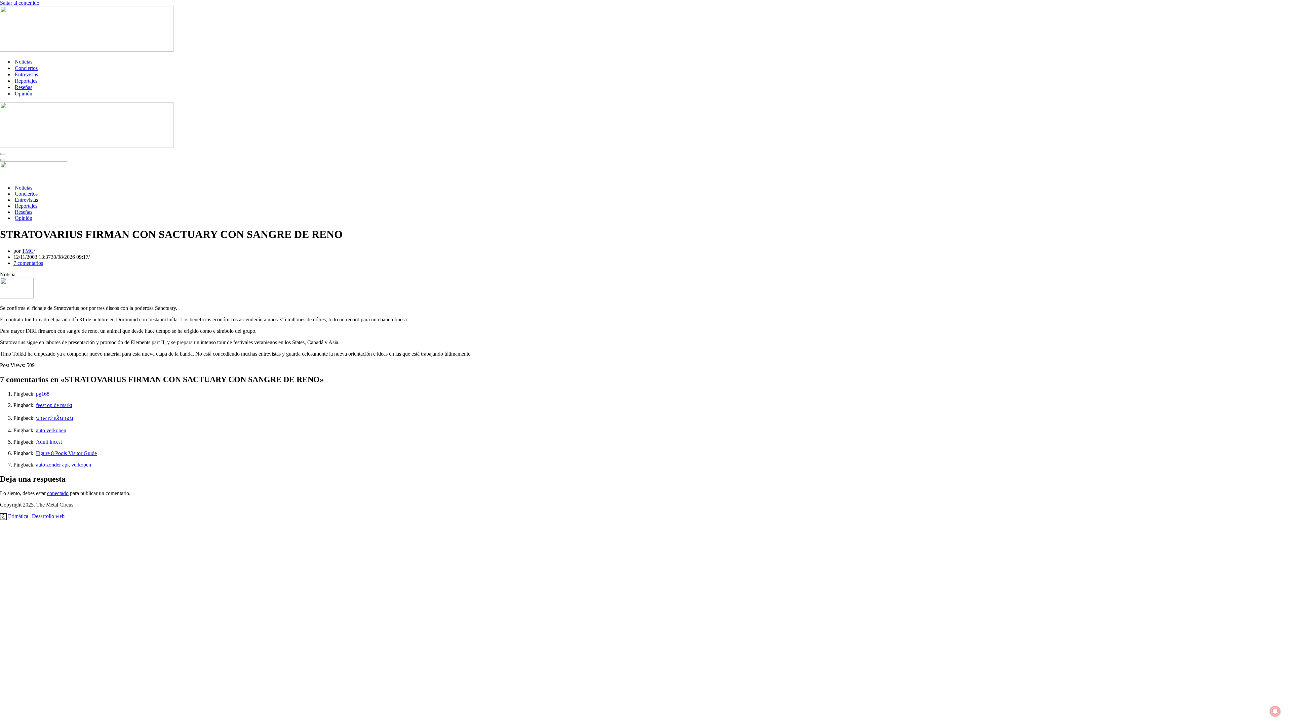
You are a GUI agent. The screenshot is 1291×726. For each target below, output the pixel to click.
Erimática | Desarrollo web (36, 516)
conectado (58, 493)
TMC (28, 251)
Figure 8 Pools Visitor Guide (66, 453)
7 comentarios (28, 263)
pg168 (42, 394)
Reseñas (23, 87)
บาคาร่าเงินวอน (54, 418)
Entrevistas (26, 74)
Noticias (23, 62)
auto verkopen (51, 430)
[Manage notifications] (1275, 711)
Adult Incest (49, 442)
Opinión (23, 93)
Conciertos (26, 68)
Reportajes (26, 81)
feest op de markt (54, 405)
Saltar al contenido (19, 3)
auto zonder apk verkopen (63, 465)
